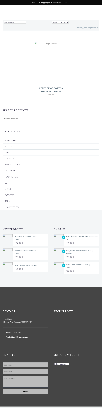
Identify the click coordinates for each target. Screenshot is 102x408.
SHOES (8, 189)
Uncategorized (12, 207)
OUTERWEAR (10, 171)
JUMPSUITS (9, 159)
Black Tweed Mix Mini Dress (26, 265)
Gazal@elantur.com (19, 337)
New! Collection (12, 165)
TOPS (7, 201)
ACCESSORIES (10, 140)
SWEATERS (9, 195)
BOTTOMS (9, 146)
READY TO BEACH (12, 177)
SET (6, 183)
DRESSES (9, 153)
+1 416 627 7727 (18, 333)
